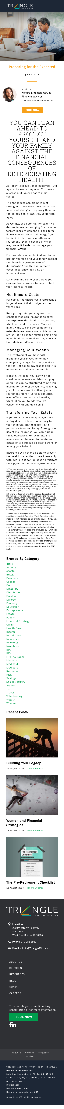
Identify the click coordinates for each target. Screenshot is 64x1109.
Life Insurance (15, 656)
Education (12, 606)
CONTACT (15, 986)
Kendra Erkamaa (34, 768)
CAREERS (15, 993)
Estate (10, 613)
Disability (12, 588)
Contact (30, 1056)
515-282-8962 (28, 941)
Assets (10, 570)
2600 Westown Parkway (25, 928)
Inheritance (13, 635)
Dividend (12, 596)
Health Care (14, 628)
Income (11, 631)
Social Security (15, 681)
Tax (8, 689)
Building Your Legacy (23, 763)
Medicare (12, 667)
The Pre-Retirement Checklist (30, 882)
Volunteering (14, 696)
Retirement (13, 671)
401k (9, 563)
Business (12, 578)
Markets (11, 660)
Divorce (11, 599)
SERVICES (15, 968)
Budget (10, 574)
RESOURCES (17, 974)
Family (10, 617)
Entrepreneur (14, 610)
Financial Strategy (17, 621)
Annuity (11, 567)
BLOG (12, 980)
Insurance (12, 639)
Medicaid (12, 663)
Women (11, 703)
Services (29, 1052)
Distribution (13, 592)
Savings (11, 678)
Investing (12, 642)
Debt (9, 585)
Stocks (10, 685)
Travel (10, 692)
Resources (43, 1052)
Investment (13, 646)
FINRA (18, 1088)
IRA (8, 649)
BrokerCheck (12, 1085)
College (10, 581)
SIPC (26, 1088)
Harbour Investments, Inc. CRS (22, 1092)
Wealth (10, 699)
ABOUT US (15, 961)
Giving (10, 624)
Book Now (32, 110)
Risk (9, 674)
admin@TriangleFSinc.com (35, 948)
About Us (16, 1052)
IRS (8, 653)
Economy (12, 603)
